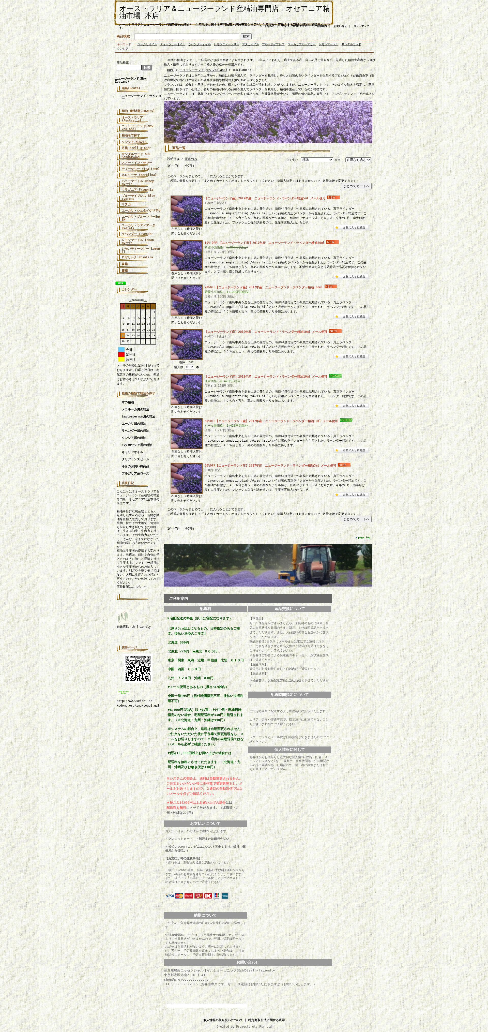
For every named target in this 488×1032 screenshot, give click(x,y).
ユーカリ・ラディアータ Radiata (138, 226)
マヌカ (126, 204)
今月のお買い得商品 (135, 466)
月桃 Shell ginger (136, 148)
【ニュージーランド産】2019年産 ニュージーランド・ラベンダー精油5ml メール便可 (265, 198)
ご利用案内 (320, 26)
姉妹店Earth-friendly (134, 627)
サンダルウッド (351, 44)
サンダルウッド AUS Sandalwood (136, 155)
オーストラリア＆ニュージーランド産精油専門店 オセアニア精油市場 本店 (224, 12)
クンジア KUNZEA (134, 142)
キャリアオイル (132, 452)
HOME (170, 70)
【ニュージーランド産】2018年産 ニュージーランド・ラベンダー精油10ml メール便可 (266, 376)
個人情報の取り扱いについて (223, 1020)
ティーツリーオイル (172, 44)
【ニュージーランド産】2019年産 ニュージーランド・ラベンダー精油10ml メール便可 (266, 332)
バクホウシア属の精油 (137, 445)
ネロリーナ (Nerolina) (139, 175)
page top (364, 537)
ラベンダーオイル (199, 44)
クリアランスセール (135, 459)
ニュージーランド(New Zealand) (130, 80)
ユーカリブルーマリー (302, 44)
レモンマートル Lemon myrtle (138, 241)
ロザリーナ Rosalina (137, 257)
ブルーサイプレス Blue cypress (138, 197)
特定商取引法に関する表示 (266, 1020)
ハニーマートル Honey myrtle (138, 182)
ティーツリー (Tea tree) (141, 169)
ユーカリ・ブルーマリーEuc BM (141, 218)
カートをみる (266, 26)
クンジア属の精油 (134, 438)
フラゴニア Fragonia (137, 189)
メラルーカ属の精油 (135, 409)
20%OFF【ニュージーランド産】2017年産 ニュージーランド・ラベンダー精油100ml (264, 287)
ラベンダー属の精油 (135, 430)
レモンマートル (328, 44)
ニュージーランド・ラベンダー (141, 97)
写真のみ (191, 159)
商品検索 (123, 36)
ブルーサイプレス (273, 44)
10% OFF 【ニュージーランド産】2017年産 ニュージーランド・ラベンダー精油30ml (265, 243)
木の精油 (128, 402)
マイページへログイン (294, 26)
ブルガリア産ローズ (135, 473)
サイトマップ (361, 26)
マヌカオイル (250, 44)
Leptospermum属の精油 (138, 416)
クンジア (122, 48)
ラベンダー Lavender (137, 234)
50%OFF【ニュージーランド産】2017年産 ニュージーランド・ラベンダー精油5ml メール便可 (270, 465)
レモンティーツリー (226, 44)
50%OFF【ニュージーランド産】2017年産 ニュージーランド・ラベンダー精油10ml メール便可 (271, 421)
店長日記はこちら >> (131, 586)
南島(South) (131, 88)
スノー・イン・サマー (137, 162)
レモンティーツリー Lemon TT (141, 250)
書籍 (125, 270)
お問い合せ (340, 26)
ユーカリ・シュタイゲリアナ (141, 210)
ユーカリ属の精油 (134, 423)
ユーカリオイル (147, 44)
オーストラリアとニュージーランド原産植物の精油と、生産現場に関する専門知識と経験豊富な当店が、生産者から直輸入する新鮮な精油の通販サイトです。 (224, 26)
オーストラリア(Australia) (132, 119)
